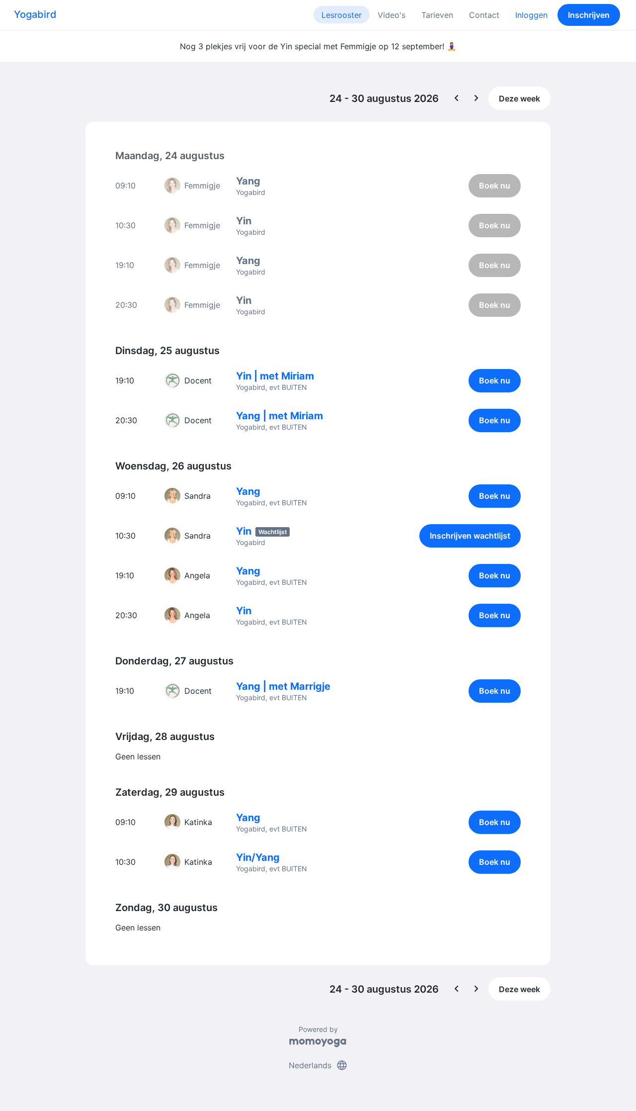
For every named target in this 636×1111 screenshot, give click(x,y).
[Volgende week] (476, 98)
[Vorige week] (457, 98)
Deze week (519, 98)
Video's (391, 15)
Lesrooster (341, 15)
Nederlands (318, 1065)
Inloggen (531, 15)
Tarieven (437, 15)
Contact (484, 15)
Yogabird (35, 14)
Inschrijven (589, 15)
